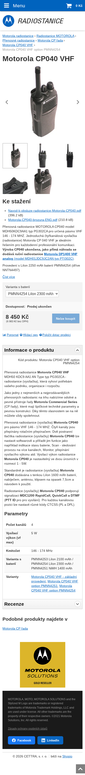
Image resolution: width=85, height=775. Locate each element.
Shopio (67, 756)
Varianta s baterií (18, 287)
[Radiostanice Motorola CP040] (42, 102)
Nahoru (81, 767)
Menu (19, 5)
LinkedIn (53, 740)
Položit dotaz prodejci (56, 335)
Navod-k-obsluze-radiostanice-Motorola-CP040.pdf (44, 210)
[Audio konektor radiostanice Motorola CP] (15, 181)
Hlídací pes (30, 335)
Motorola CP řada (15, 628)
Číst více (8, 277)
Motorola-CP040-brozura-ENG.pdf (32, 220)
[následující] (78, 102)
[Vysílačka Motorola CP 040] (70, 155)
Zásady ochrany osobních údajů (27, 728)
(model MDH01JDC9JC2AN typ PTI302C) (44, 258)
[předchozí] (7, 102)
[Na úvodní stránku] (42, 20)
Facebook (24, 740)
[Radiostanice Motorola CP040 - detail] (42, 181)
